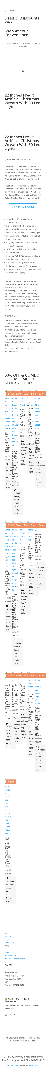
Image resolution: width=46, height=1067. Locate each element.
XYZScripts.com (34, 1065)
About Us (8, 936)
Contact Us (9, 942)
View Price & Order (23, 206)
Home (7, 933)
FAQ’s (7, 939)
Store (7, 952)
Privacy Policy (10, 955)
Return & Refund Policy (15, 959)
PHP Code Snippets (13, 1065)
